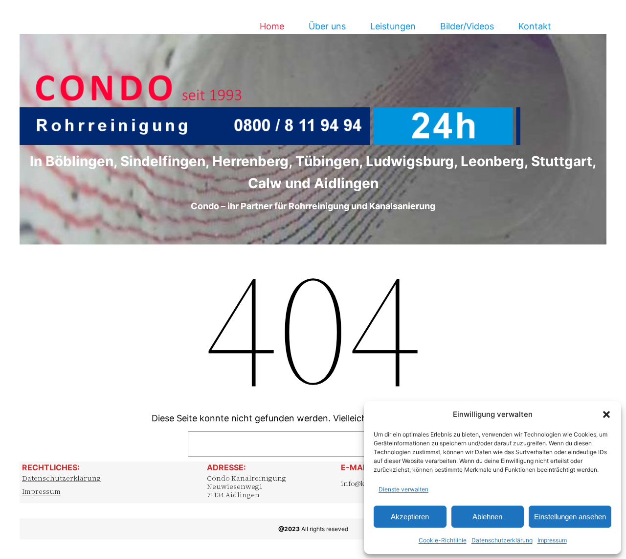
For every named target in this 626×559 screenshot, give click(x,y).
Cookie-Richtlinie (443, 540)
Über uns (327, 26)
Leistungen (393, 26)
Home (272, 26)
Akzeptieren (410, 516)
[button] (606, 414)
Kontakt (534, 26)
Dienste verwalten (403, 489)
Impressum (552, 540)
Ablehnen (487, 516)
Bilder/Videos (467, 26)
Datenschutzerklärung (502, 540)
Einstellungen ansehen (570, 516)
